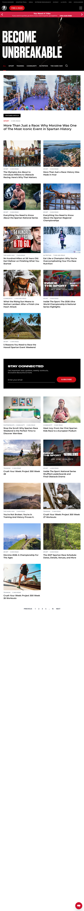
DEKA (31, 2)
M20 (70, 2)
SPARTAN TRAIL (21, 2)
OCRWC (56, 2)
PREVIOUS (28, 609)
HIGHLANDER (78, 2)
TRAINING (20, 66)
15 (52, 609)
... (49, 609)
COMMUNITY (32, 66)
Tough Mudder (8, 2)
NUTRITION (43, 66)
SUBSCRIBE (66, 379)
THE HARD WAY (57, 66)
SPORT (11, 66)
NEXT (58, 609)
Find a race (17, 8)
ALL (4, 66)
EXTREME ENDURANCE (43, 2)
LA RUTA (63, 2)
